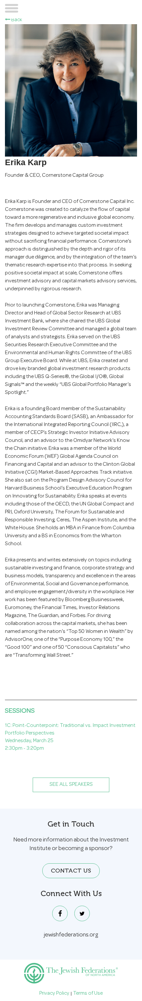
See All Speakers (71, 784)
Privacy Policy (54, 993)
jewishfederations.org (71, 935)
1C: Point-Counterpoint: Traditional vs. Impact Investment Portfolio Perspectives (70, 729)
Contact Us (71, 870)
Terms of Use (88, 993)
